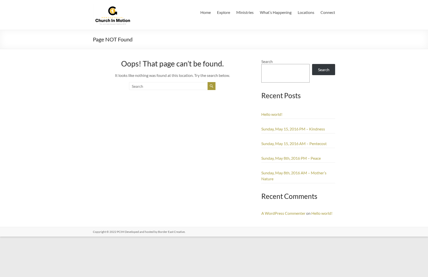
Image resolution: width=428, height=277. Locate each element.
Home (205, 12)
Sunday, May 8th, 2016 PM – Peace (291, 158)
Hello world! (271, 114)
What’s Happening (276, 12)
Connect (328, 12)
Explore (223, 12)
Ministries (245, 12)
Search (267, 61)
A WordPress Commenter (283, 213)
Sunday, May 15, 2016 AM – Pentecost (294, 143)
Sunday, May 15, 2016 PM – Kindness (293, 128)
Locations (306, 12)
